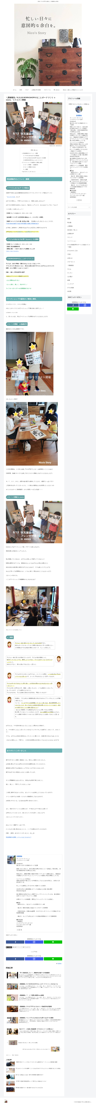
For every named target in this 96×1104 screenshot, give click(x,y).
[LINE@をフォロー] (21, 930)
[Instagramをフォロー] (19, 930)
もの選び (69, 276)
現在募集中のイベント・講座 (30, 153)
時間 (68, 218)
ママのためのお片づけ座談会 (32, 155)
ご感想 (26, 169)
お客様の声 (70, 233)
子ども (69, 269)
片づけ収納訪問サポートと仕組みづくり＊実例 (78, 246)
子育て (69, 254)
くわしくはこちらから (12, 251)
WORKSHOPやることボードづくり (34, 160)
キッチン (69, 273)
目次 (32, 150)
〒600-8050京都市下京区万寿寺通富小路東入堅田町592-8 (22, 223)
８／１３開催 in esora (30, 167)
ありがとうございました (29, 171)
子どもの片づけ (27, 947)
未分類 (69, 291)
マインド (69, 237)
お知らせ (69, 258)
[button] (89, 207)
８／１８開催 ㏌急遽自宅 (31, 164)
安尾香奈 (19, 856)
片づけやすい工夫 (72, 250)
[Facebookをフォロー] (17, 930)
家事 (68, 280)
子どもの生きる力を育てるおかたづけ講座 (35, 157)
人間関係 (69, 226)
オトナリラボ (11, 197)
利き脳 (69, 222)
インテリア (70, 284)
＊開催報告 (10, 947)
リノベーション (71, 241)
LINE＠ (19, 231)
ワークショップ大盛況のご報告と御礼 (32, 162)
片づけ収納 (70, 287)
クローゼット (71, 261)
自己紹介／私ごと (72, 230)
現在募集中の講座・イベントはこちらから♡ (18, 837)
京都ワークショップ (18, 947)
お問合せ (29, 231)
